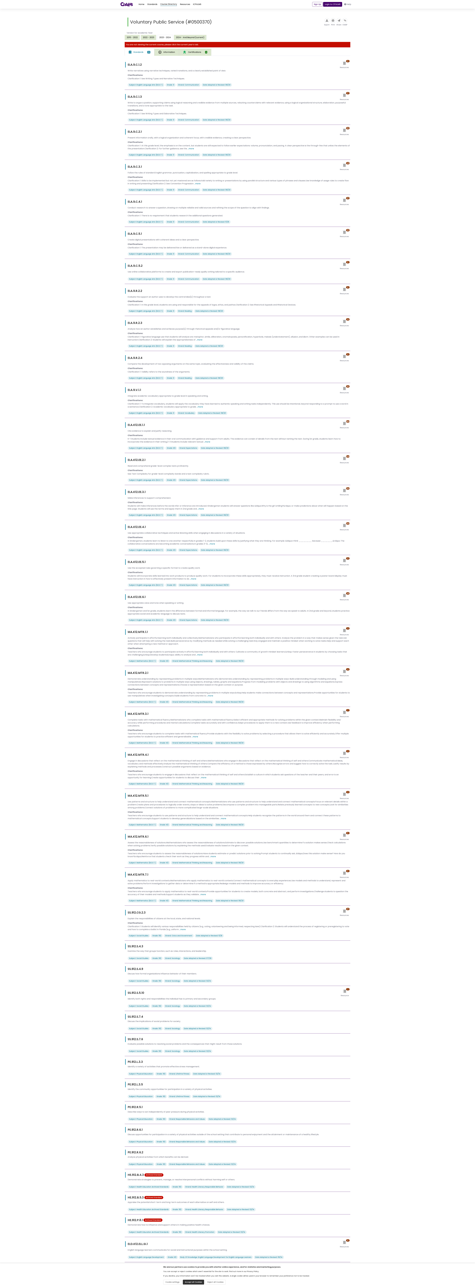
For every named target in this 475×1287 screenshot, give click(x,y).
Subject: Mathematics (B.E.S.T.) (142, 661)
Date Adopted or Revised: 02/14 (197, 981)
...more (191, 148)
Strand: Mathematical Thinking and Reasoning (192, 661)
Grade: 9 (170, 85)
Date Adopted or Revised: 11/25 (216, 222)
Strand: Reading (185, 311)
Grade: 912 (156, 935)
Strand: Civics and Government (178, 935)
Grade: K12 (171, 448)
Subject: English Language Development (146, 1257)
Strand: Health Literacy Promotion (199, 1232)
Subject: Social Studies (138, 935)
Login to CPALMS (333, 4)
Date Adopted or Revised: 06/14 (268, 1257)
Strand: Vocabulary (186, 413)
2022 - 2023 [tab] (148, 37)
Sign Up (317, 4)
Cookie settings (172, 1282)
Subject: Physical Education (141, 1074)
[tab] (139, 52)
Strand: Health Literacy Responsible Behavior (204, 1187)
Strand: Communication (188, 85)
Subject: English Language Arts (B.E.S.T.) (146, 85)
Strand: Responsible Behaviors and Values (187, 1119)
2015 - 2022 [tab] (132, 37)
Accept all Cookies (193, 1282)
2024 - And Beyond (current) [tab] (190, 37)
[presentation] (132, 37)
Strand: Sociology (172, 958)
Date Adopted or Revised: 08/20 (216, 85)
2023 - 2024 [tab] (165, 37)
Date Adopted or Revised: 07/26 (197, 958)
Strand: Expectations (188, 448)
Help (349, 4)
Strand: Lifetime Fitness (179, 1074)
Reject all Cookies (215, 1282)
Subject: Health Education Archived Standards (149, 1187)
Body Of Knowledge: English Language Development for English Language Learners (215, 1257)
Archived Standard (154, 1175)
